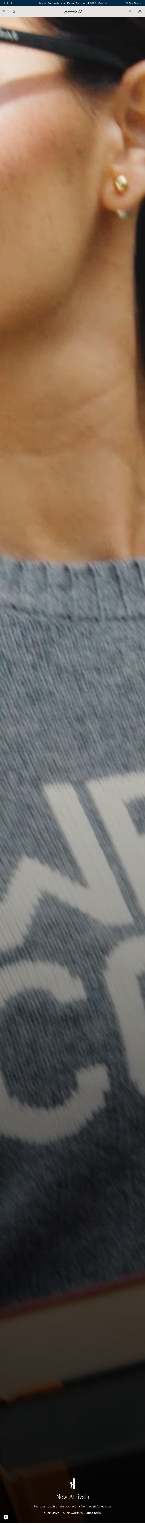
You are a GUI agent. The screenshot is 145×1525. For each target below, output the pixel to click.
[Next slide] (11, 3)
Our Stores (135, 3)
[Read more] (72, 3)
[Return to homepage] (72, 12)
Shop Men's (51, 1513)
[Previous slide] (4, 3)
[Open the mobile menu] (5, 11)
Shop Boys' (93, 1513)
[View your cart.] (137, 11)
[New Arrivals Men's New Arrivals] (72, 770)
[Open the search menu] (13, 11)
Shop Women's (73, 1513)
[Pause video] (6, 1517)
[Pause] (7, 3)
